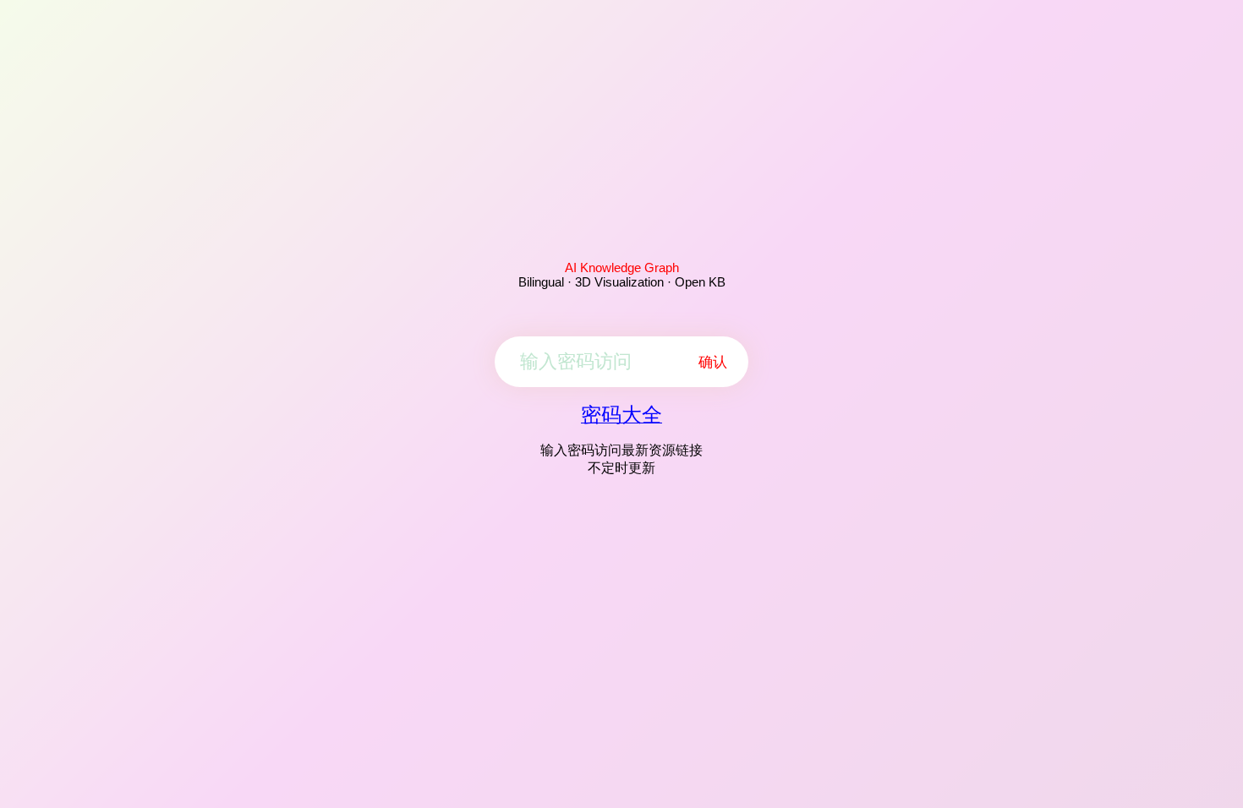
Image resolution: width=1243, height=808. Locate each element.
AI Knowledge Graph (622, 267)
